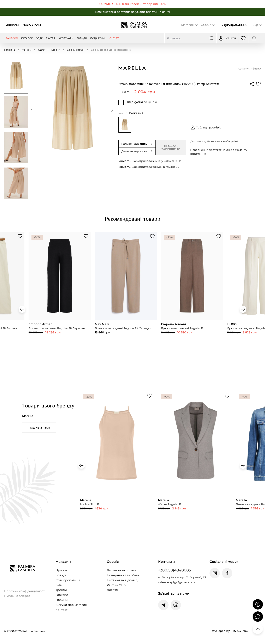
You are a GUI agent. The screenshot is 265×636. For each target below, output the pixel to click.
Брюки (55, 49)
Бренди (61, 575)
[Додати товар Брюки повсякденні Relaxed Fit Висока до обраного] (19, 236)
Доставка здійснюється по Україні (214, 141)
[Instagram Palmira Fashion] (215, 573)
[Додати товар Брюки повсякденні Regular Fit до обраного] (218, 236)
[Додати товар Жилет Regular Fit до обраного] (227, 395)
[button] (31, 111)
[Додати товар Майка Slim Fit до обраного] (149, 395)
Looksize (61, 595)
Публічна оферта (17, 596)
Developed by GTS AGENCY (229, 630)
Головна (9, 49)
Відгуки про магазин (71, 605)
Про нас (61, 570)
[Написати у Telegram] (163, 605)
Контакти (62, 610)
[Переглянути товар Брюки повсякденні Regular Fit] (192, 296)
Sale (58, 585)
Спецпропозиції (67, 580)
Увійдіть (124, 161)
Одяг (41, 49)
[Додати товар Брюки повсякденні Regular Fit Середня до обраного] (86, 236)
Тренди (61, 590)
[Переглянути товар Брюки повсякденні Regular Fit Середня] (59, 296)
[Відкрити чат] (258, 616)
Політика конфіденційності (25, 591)
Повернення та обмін (123, 575)
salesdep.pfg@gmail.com (176, 582)
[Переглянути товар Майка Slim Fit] (117, 463)
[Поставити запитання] (258, 604)
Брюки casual (75, 49)
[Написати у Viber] (176, 605)
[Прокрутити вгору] (258, 629)
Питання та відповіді (122, 580)
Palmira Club (116, 585)
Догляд (112, 590)
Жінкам (12, 24)
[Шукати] (211, 38)
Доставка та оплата (121, 570)
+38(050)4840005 (233, 25)
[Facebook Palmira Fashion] (227, 573)
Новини (61, 600)
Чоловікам (32, 24)
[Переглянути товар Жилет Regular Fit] (195, 463)
